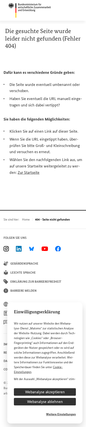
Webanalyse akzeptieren (45, 392)
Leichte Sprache (23, 273)
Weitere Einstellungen (61, 414)
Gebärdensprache (24, 263)
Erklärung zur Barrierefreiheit (35, 282)
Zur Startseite (28, 172)
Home (26, 219)
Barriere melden (23, 291)
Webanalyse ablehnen (45, 401)
